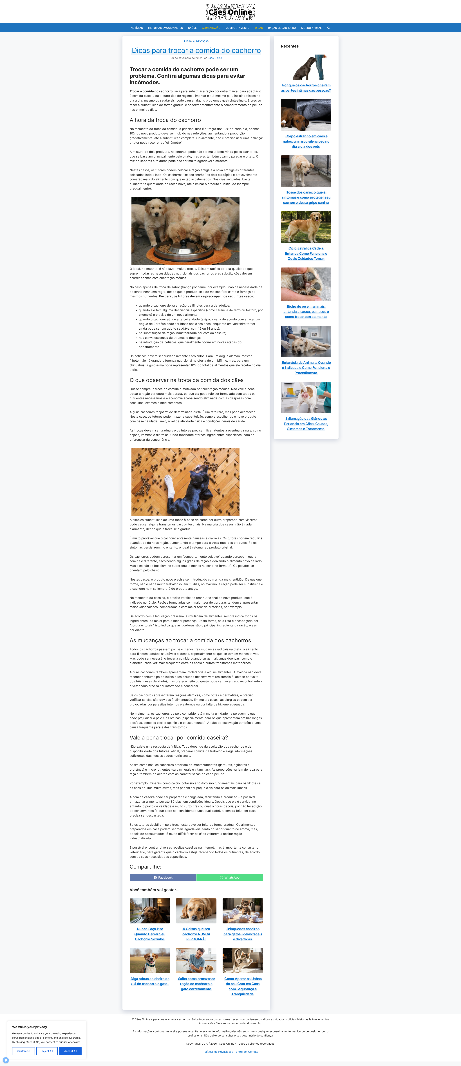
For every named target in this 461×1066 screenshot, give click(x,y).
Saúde (192, 27)
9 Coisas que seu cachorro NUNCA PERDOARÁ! (196, 934)
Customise (23, 1050)
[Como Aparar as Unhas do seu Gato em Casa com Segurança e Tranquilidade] (243, 971)
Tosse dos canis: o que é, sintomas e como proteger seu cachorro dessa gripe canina (306, 197)
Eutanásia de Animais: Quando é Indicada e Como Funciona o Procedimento (306, 368)
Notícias (137, 27)
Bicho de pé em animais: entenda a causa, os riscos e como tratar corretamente (306, 311)
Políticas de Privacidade (218, 1051)
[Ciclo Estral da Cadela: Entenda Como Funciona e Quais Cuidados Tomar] (306, 240)
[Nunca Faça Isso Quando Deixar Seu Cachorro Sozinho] (150, 921)
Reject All (47, 1050)
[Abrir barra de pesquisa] (328, 27)
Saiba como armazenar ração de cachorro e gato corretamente (196, 984)
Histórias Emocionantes (165, 27)
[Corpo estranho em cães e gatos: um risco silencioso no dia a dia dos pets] (306, 128)
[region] (46, 1040)
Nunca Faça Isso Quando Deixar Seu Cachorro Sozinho (149, 934)
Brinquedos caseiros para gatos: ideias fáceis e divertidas (242, 934)
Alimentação (211, 27)
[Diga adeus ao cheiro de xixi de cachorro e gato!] (150, 971)
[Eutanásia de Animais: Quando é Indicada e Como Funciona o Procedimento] (306, 354)
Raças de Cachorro (282, 27)
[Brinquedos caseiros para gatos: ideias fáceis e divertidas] (243, 921)
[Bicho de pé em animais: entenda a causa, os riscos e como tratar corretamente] (306, 298)
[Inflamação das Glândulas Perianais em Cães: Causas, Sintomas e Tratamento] (306, 411)
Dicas (259, 27)
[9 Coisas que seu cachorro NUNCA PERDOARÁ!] (196, 921)
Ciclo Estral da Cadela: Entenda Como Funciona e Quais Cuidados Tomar (306, 253)
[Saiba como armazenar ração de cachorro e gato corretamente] (196, 971)
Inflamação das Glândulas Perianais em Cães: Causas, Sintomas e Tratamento (306, 424)
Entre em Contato (247, 1051)
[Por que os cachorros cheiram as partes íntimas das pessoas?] (306, 77)
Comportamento (238, 27)
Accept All (70, 1050)
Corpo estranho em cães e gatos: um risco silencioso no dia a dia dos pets (306, 141)
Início (187, 41)
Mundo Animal (311, 27)
